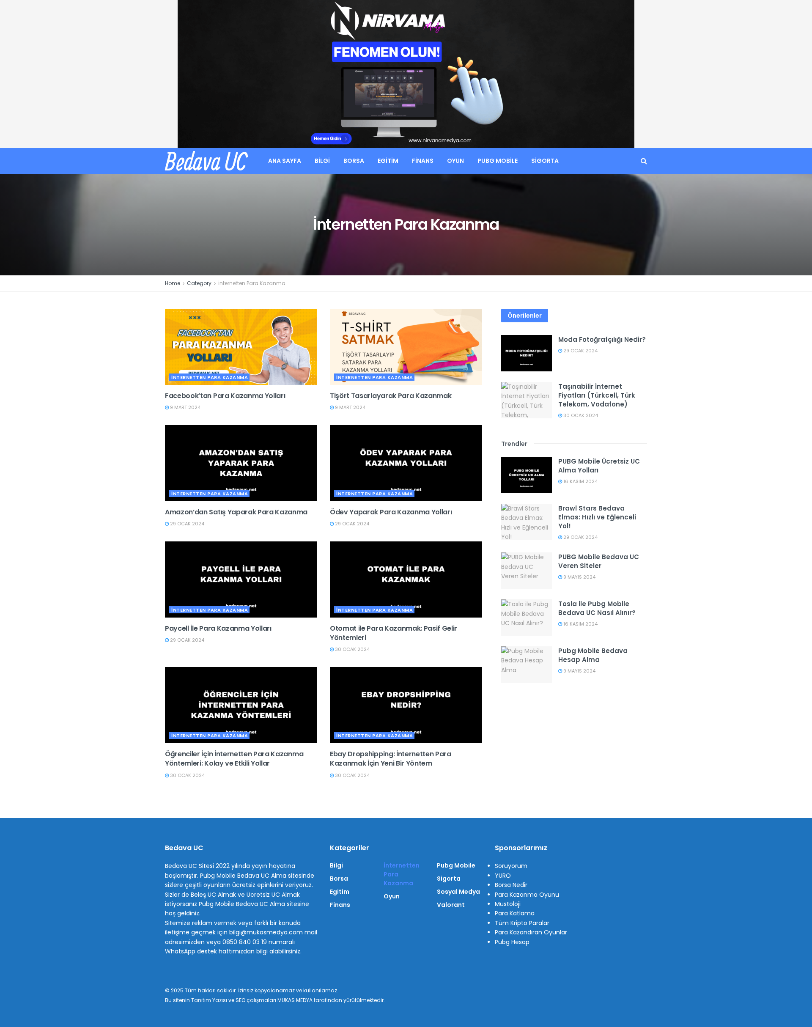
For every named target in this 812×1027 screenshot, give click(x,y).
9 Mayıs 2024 (578, 577)
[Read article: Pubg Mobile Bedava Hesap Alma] (526, 664)
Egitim (388, 161)
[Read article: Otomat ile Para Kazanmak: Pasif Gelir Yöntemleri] (406, 579)
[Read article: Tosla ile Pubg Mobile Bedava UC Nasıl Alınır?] (526, 617)
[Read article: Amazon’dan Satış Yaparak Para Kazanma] (241, 463)
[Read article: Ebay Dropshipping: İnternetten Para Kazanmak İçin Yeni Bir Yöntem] (406, 705)
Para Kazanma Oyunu (527, 894)
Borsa (353, 161)
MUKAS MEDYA (295, 1000)
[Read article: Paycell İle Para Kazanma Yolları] (241, 579)
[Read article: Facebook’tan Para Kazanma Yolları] (241, 347)
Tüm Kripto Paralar (522, 923)
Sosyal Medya (458, 891)
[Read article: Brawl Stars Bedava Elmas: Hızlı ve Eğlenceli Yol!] (526, 522)
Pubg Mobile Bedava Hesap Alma (593, 655)
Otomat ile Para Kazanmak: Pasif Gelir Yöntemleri (393, 633)
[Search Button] (644, 161)
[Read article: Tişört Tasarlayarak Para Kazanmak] (406, 347)
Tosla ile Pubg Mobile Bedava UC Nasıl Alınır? (597, 608)
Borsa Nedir (511, 885)
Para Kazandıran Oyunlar (531, 932)
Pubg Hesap (512, 942)
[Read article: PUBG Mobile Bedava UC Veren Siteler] (526, 570)
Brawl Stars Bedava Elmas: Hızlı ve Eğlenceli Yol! (597, 517)
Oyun (455, 161)
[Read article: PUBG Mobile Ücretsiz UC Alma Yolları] (526, 475)
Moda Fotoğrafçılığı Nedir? (602, 339)
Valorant (451, 905)
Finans (422, 161)
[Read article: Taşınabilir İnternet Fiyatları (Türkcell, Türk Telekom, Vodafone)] (526, 400)
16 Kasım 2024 (580, 481)
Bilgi (322, 161)
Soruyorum (511, 866)
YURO (503, 875)
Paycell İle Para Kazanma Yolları (218, 628)
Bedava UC (206, 161)
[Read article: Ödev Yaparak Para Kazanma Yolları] (406, 463)
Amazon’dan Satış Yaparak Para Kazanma (236, 512)
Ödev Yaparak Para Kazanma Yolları (391, 512)
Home (172, 283)
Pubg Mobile (497, 161)
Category (199, 283)
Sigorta (545, 161)
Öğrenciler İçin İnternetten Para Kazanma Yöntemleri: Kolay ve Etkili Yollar (234, 758)
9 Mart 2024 (184, 407)
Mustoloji (508, 904)
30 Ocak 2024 (352, 649)
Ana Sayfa (284, 161)
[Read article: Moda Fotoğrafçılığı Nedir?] (526, 353)
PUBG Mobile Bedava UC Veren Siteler (598, 561)
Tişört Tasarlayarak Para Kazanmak (390, 396)
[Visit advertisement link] (406, 74)
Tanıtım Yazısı (209, 1000)
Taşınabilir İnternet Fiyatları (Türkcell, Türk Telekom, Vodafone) (596, 395)
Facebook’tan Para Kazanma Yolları (225, 396)
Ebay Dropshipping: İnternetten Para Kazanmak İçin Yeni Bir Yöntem (390, 758)
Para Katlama (515, 913)
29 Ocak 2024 (186, 523)
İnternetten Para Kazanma (251, 283)
